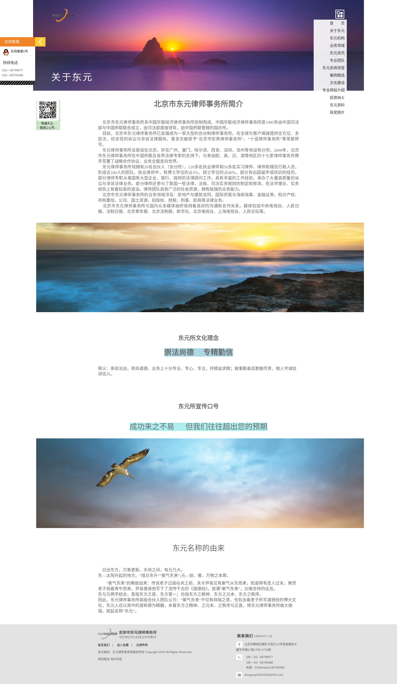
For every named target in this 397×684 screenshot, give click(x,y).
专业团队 (337, 60)
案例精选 (337, 75)
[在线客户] (40, 41)
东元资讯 (337, 53)
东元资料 (337, 105)
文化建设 (337, 83)
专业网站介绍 (333, 90)
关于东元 (337, 31)
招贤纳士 (337, 98)
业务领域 (337, 46)
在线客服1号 (18, 51)
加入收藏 (123, 645)
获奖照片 (337, 113)
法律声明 (142, 645)
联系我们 (104, 645)
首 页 (337, 23)
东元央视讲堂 (333, 68)
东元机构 (337, 38)
